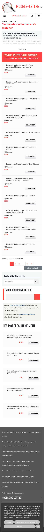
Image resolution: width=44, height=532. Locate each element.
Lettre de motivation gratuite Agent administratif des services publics (19, 66)
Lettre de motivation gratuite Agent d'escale (23, 132)
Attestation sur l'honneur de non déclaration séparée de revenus (19, 336)
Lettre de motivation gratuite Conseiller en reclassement (22, 83)
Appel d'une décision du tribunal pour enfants (18, 476)
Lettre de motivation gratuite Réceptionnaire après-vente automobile (21, 228)
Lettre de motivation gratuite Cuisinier (20, 196)
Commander (30, 74)
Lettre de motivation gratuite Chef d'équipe (22, 164)
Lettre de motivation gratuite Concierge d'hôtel (21, 148)
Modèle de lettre (11, 498)
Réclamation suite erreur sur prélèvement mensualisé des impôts (23, 407)
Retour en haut (33, 268)
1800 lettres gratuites (17, 305)
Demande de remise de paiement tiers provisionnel (21, 372)
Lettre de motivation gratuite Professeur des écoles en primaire (21, 211)
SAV (13, 16)
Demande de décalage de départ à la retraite (18, 471)
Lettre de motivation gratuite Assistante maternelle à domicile (21, 116)
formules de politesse (27, 314)
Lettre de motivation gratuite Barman (20, 244)
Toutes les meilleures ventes (13, 493)
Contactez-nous (21, 16)
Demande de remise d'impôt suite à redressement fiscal (20, 390)
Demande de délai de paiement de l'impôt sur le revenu (23, 354)
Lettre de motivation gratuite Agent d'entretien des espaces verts (19, 180)
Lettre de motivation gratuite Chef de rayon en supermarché (22, 100)
